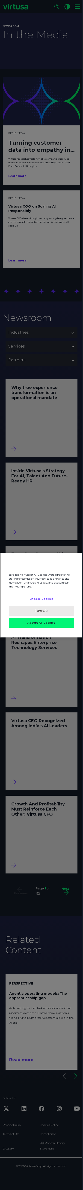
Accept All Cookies (41, 622)
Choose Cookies (42, 598)
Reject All (41, 610)
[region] (41, 595)
